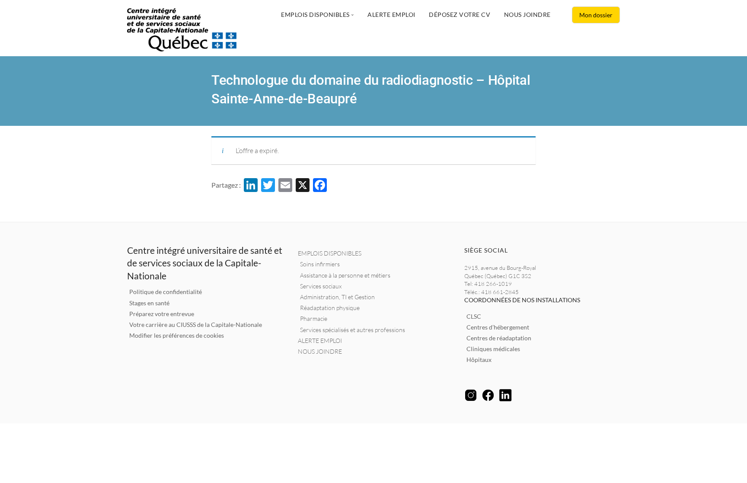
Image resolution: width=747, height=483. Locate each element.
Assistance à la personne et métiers (345, 275)
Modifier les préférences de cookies (176, 335)
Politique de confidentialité (165, 291)
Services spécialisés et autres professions (352, 329)
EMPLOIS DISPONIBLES (329, 253)
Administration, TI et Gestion (337, 297)
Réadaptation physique (330, 307)
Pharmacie (313, 318)
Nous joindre (527, 14)
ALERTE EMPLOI (320, 340)
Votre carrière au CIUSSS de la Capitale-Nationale (195, 324)
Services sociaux (321, 286)
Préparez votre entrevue (161, 313)
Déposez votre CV (459, 14)
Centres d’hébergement (497, 327)
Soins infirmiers (320, 264)
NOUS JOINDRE (320, 351)
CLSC (473, 316)
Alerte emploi (391, 14)
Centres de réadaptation (498, 338)
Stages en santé (149, 303)
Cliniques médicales (493, 348)
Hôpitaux (479, 359)
